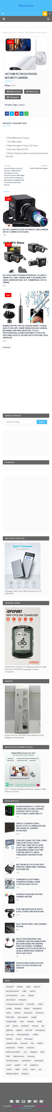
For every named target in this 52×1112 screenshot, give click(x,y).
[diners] (35, 1101)
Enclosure (40, 1013)
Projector (30, 1047)
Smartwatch (38, 1061)
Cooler (40, 1004)
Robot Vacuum (18, 1056)
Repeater (33, 1052)
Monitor (9, 1039)
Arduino (37, 987)
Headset (30, 1021)
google (33, 1017)
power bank (10, 1047)
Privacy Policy (26, 1108)
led (43, 1026)
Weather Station (12, 1074)
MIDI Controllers (23, 1034)
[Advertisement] (26, 503)
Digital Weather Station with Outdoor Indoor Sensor (29, 965)
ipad (7, 1026)
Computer (22, 1000)
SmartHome (26, 1061)
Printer (20, 1047)
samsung (30, 1056)
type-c (33, 1069)
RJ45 (8, 1056)
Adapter (20, 987)
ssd (25, 1065)
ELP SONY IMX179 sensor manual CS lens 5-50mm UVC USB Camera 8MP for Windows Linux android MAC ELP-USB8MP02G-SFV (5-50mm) (25, 279)
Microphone (40, 1030)
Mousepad (28, 1039)
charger (31, 995)
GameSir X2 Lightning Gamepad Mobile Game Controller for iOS (28, 881)
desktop (18, 1008)
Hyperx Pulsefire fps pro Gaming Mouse (29, 895)
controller (30, 1004)
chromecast (10, 1000)
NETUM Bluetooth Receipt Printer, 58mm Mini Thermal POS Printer (31, 866)
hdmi (22, 1021)
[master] (23, 1101)
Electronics (28, 1013)
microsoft (10, 1034)
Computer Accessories (14, 1004)
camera (12, 32)
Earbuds (17, 1013)
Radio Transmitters (13, 1052)
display (26, 1008)
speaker (17, 1065)
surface (9, 1069)
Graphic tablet (11, 1021)
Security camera (12, 1061)
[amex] (41, 1101)
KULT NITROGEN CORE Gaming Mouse (31, 925)
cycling (8, 1008)
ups (40, 1069)
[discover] (29, 1101)
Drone (8, 1013)
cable (24, 991)
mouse (18, 1039)
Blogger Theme (17, 1106)
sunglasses (34, 1065)
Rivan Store (26, 5)
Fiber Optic (10, 1017)
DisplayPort (37, 1008)
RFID (42, 1052)
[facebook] (2, 13)
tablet (17, 1069)
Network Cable (11, 1043)
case (23, 995)
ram (25, 1052)
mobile (35, 1034)
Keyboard (25, 1026)
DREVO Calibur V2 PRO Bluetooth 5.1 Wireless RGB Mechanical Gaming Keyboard (30, 827)
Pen (32, 1043)
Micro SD (29, 1030)
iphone (15, 1026)
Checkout (14, 97)
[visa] (17, 1101)
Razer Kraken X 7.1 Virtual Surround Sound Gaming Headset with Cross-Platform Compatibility (30, 810)
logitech (19, 1030)
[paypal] (11, 1101)
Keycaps (35, 1026)
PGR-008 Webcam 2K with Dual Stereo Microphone (30, 910)
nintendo (24, 1043)
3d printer (10, 987)
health (39, 1021)
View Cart (33, 91)
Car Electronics (12, 995)
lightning (9, 1030)
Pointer (40, 1043)
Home (5, 32)
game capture (23, 1017)
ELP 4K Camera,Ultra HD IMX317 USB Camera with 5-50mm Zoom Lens (25, 230)
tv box (25, 1069)
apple (28, 987)
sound (8, 1065)
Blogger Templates (42, 1106)
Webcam (25, 1074)
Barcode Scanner (12, 991)
